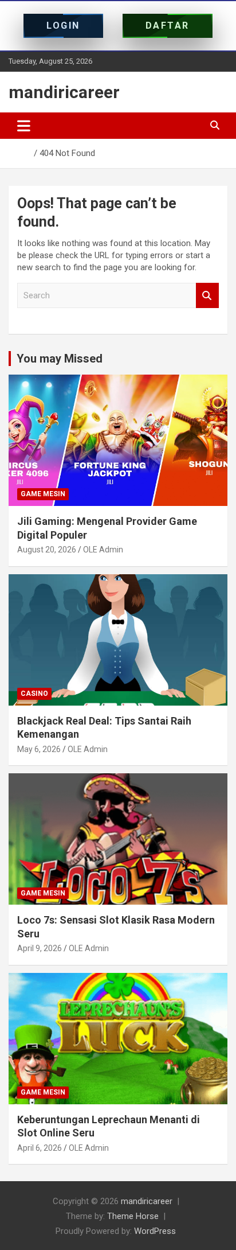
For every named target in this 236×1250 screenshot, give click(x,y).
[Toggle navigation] (24, 125)
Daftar (167, 25)
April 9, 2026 (39, 948)
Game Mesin (43, 494)
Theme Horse (133, 1216)
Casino (34, 694)
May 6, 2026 (39, 749)
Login (63, 25)
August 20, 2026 (46, 549)
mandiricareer (64, 92)
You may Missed (60, 358)
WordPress (155, 1231)
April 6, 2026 (39, 1147)
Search (207, 296)
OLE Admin (103, 549)
